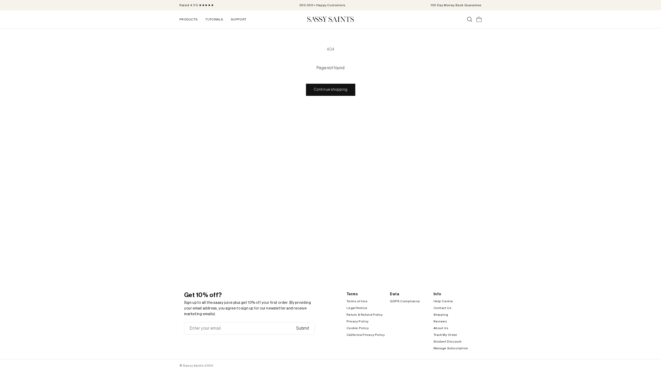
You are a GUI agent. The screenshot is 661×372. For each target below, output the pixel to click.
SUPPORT (238, 19)
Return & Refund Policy (365, 314)
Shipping (441, 314)
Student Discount (448, 341)
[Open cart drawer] (479, 19)
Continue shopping (331, 89)
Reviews (440, 321)
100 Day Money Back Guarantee (456, 5)
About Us (441, 328)
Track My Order (445, 334)
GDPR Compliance (405, 301)
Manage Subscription (451, 348)
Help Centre (443, 301)
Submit (302, 328)
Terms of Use (357, 301)
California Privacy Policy (366, 334)
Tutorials (214, 19)
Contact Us (443, 307)
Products (188, 19)
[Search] (469, 19)
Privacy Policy (358, 321)
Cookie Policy (358, 328)
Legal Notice (357, 307)
